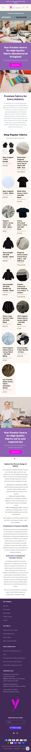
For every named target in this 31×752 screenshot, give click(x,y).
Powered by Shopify (17, 746)
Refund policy (17, 748)
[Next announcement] (28, 2)
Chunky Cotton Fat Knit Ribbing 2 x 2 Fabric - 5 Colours (22, 288)
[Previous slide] (12, 458)
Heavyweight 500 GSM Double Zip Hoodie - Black (8, 287)
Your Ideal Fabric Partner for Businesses (14, 658)
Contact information (8, 748)
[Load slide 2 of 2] (16, 459)
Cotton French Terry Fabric (10, 630)
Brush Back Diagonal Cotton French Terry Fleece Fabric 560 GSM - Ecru (22, 162)
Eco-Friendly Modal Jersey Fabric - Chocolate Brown (8, 384)
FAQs (4, 654)
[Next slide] (19, 458)
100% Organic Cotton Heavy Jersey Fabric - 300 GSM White (8, 352)
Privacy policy (26, 746)
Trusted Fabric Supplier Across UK (12, 665)
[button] (3, 7)
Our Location (6, 609)
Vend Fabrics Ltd (9, 746)
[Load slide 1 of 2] (14, 459)
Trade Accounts (7, 616)
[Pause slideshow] (29, 458)
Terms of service (25, 748)
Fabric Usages (7, 637)
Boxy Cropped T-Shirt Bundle (8, 159)
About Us (5, 605)
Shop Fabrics (15, 65)
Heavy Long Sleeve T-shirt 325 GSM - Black (8, 319)
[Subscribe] (23, 722)
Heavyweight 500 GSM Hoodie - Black (8, 255)
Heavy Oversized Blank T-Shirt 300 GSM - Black (22, 225)
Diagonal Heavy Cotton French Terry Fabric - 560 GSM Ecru (22, 257)
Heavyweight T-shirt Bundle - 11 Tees (22, 350)
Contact (5, 620)
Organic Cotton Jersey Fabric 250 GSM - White (8, 224)
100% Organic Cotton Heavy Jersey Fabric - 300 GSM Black (22, 320)
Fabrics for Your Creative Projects (12, 661)
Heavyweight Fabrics (8, 633)
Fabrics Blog (6, 613)
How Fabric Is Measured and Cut (12, 651)
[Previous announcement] (3, 2)
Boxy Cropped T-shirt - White (8, 192)
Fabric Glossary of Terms (10, 641)
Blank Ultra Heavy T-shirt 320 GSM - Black (22, 194)
